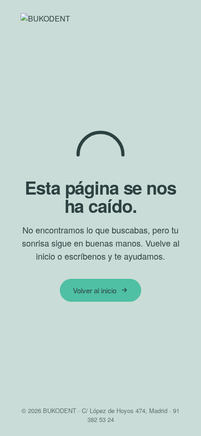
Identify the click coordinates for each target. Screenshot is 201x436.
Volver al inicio (94, 290)
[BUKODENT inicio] (100, 19)
